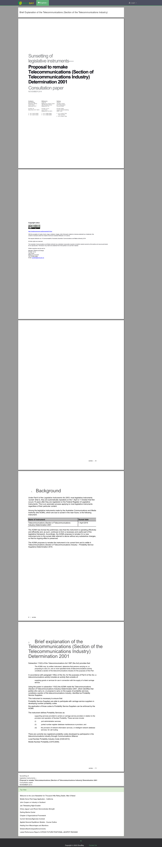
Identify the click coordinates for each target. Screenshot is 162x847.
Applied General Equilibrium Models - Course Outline (38, 822)
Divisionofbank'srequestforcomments (33, 829)
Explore (43, 2)
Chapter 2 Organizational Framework (33, 815)
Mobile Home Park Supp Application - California (36, 799)
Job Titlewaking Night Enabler (30, 805)
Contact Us (93, 845)
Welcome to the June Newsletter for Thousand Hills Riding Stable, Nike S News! (47, 796)
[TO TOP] (81, 841)
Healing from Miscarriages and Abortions (34, 825)
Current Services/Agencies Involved (32, 819)
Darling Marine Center (27, 812)
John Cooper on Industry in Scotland (32, 802)
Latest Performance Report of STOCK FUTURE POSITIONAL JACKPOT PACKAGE (49, 832)
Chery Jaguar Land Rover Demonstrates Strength (37, 809)
